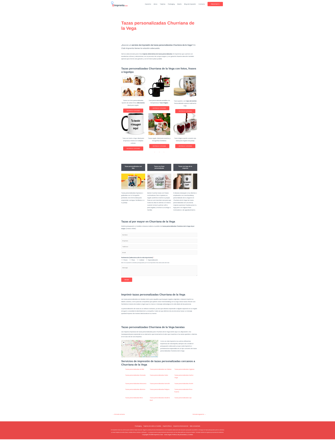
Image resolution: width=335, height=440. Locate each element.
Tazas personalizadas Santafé (160, 383)
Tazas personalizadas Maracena (135, 383)
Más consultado (195, 426)
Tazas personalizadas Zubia (159, 375)
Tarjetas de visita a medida (152, 426)
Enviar (127, 280)
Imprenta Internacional (180, 426)
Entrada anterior (119, 414)
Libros (155, 4)
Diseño (179, 4)
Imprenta (148, 4)
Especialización (153, 260)
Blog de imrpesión (190, 4)
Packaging (171, 4)
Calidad (141, 260)
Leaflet (143, 356)
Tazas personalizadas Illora (134, 398)
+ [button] (123, 342)
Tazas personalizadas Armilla (134, 369)
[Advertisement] (159, 38)
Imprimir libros (167, 426)
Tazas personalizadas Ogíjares (184, 369)
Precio (126, 260)
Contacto (201, 4)
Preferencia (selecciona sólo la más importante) (137, 257)
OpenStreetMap (154, 356)
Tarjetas (162, 4)
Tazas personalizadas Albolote (135, 389)
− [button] (123, 345)
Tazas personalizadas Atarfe (183, 383)
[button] (215, 4)
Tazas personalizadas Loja (182, 398)
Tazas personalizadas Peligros (159, 389)
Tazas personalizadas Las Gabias (160, 369)
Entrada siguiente (199, 414)
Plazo (133, 260)
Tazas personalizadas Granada (135, 375)
